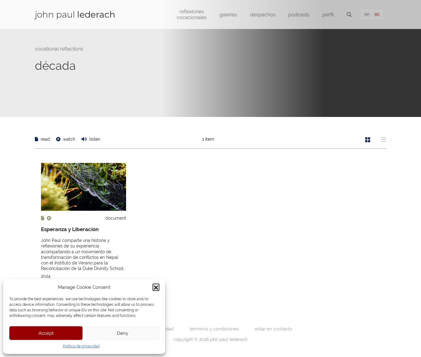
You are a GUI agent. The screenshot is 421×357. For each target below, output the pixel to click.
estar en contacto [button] (273, 328)
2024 (46, 276)
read (45, 139)
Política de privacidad (81, 346)
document (115, 218)
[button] (156, 287)
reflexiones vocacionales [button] (192, 14)
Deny (122, 333)
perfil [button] (328, 15)
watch (69, 139)
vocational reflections (59, 49)
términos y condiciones (214, 328)
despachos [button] (263, 15)
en (367, 14)
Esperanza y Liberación (70, 229)
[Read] (43, 218)
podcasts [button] (298, 15)
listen (94, 139)
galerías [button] (228, 15)
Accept (46, 333)
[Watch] (49, 218)
